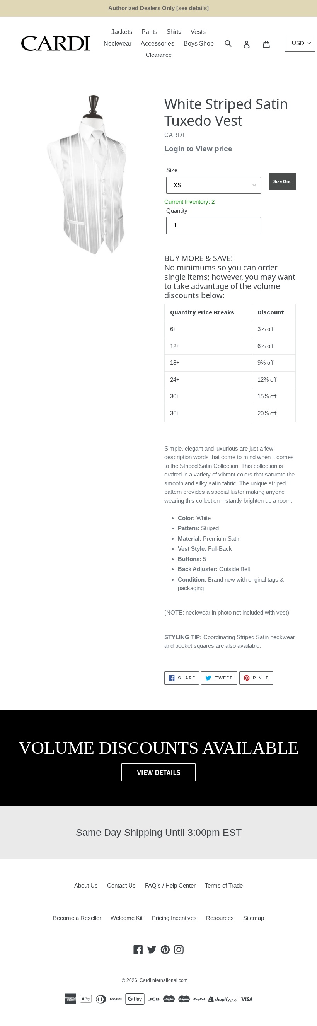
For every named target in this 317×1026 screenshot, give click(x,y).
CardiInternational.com (163, 980)
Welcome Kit (127, 918)
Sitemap (253, 918)
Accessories (157, 43)
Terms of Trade (224, 885)
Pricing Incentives (174, 918)
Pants (149, 32)
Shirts (174, 31)
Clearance (159, 54)
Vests (198, 32)
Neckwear (117, 43)
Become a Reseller (77, 918)
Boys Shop (199, 43)
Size (171, 170)
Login (174, 149)
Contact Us (121, 885)
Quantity (176, 210)
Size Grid (282, 181)
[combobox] (237, 43)
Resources (220, 918)
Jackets (121, 32)
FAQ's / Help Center (170, 885)
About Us (86, 885)
